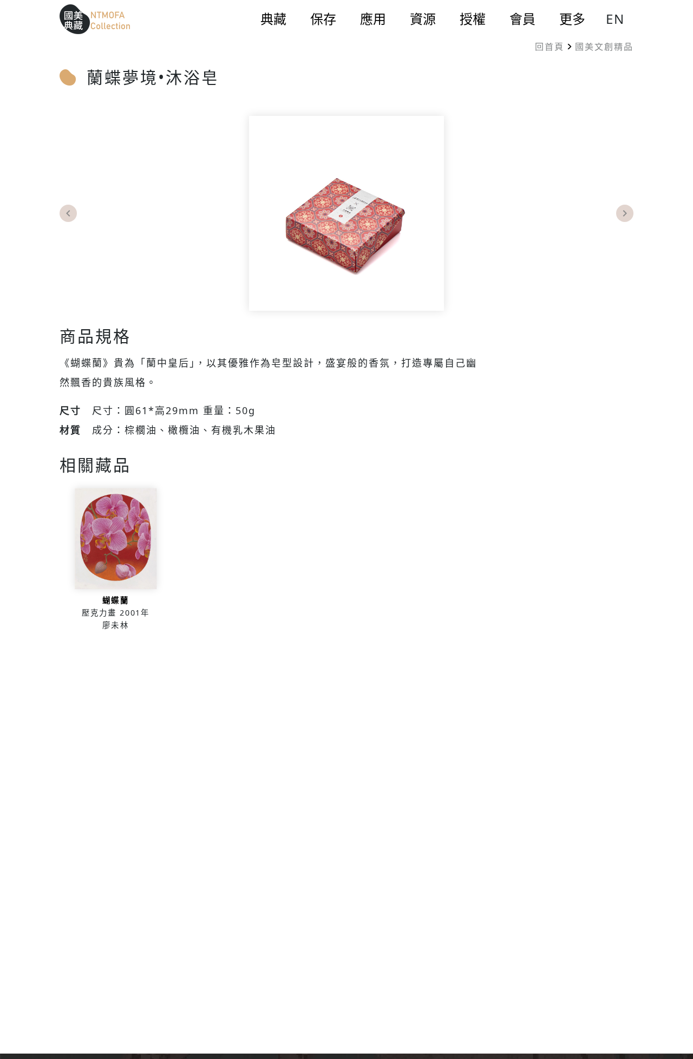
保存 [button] (323, 19)
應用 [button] (373, 19)
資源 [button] (423, 19)
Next (624, 213)
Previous (68, 213)
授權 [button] (473, 19)
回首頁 (549, 47)
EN (615, 19)
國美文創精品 (604, 47)
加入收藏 (115, 563)
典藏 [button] (273, 19)
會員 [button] (522, 19)
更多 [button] (572, 19)
